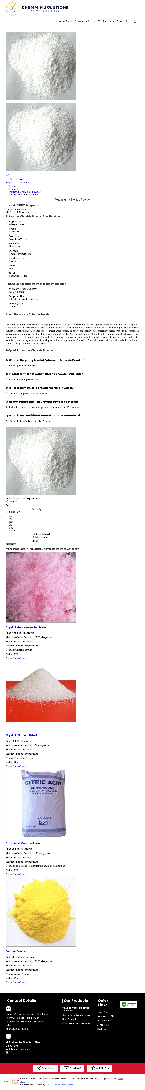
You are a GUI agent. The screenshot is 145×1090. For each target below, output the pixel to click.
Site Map (101, 1029)
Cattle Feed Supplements (76, 1014)
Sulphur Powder (16, 951)
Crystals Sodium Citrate (22, 735)
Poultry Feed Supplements (76, 1023)
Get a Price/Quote (16, 209)
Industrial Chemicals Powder (25, 191)
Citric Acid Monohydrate (23, 843)
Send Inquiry (16, 179)
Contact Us (124, 21)
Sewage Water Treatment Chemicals (76, 1009)
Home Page (65, 21)
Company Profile (85, 21)
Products (14, 189)
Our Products (106, 21)
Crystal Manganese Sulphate (26, 627)
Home (12, 186)
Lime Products (69, 1019)
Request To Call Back (17, 182)
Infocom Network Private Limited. (60, 1085)
